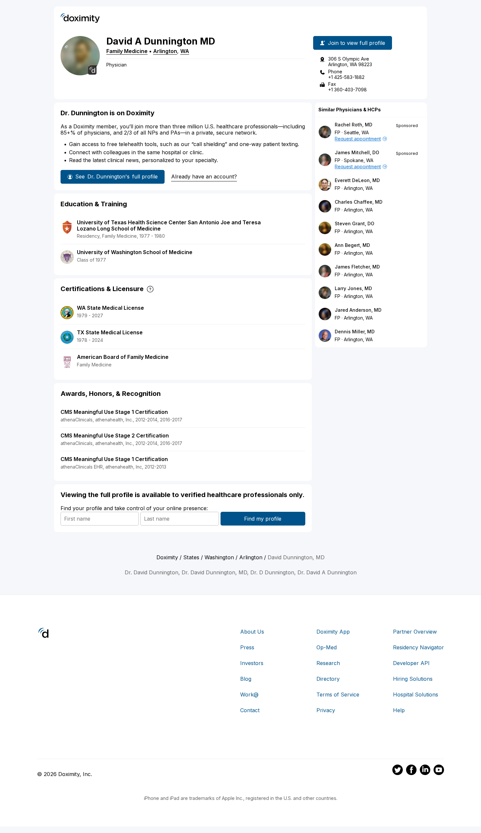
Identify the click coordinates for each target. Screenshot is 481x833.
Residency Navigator (418, 647)
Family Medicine (127, 51)
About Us (252, 631)
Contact (249, 710)
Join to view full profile (356, 43)
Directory (328, 679)
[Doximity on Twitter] (397, 771)
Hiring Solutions (413, 679)
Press (247, 647)
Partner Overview (415, 631)
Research (328, 663)
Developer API (411, 663)
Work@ (249, 694)
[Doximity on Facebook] (411, 771)
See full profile (116, 176)
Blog (245, 679)
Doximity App (333, 631)
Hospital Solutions (415, 694)
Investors (251, 663)
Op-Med (326, 647)
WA (184, 51)
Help (399, 710)
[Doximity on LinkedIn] (425, 771)
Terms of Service (337, 694)
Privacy (325, 710)
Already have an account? (204, 176)
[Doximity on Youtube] (439, 771)
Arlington (165, 51)
